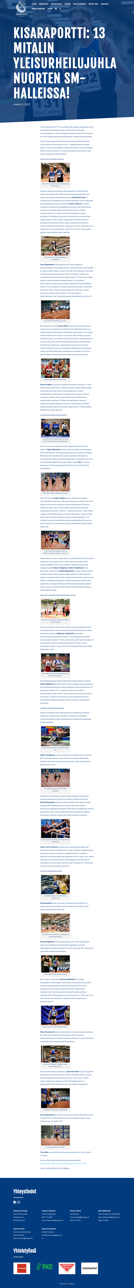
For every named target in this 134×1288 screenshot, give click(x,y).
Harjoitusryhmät (56, 4)
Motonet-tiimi (93, 4)
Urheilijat (68, 4)
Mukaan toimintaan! (38, 9)
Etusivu (34, 4)
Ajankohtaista (43, 4)
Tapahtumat (105, 4)
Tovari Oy (71, 1284)
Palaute (50, 9)
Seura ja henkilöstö (79, 4)
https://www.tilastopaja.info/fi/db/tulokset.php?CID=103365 (63, 1163)
